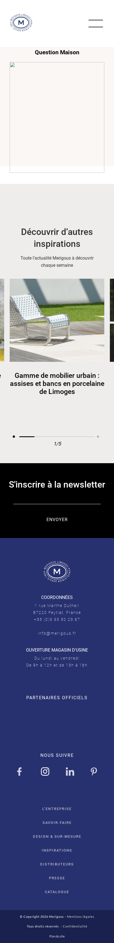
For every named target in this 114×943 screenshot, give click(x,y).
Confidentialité (75, 926)
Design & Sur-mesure (57, 836)
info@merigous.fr (57, 633)
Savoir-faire (57, 823)
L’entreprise (57, 809)
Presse (57, 878)
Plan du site (57, 936)
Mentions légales (80, 916)
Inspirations (57, 850)
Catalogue (57, 892)
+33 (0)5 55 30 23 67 (57, 619)
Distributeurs (57, 864)
